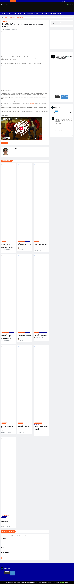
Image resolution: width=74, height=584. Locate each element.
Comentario (3, 538)
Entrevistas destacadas (31, 13)
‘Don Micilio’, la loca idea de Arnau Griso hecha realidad (14, 17)
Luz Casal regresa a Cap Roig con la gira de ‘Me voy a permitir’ (24, 335)
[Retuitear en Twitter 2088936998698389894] (57, 131)
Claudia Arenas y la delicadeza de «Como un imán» (7, 426)
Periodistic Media (58, 117)
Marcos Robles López (6, 29)
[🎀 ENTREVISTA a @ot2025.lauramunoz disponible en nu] (69, 67)
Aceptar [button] (66, 582)
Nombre (3, 547)
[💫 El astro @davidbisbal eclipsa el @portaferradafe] (61, 67)
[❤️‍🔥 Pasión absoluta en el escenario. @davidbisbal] (54, 67)
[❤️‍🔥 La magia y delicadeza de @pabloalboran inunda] (69, 83)
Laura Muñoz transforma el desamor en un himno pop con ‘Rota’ (41, 244)
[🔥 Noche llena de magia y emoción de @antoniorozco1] (61, 85)
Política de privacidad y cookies (51, 13)
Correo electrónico (5, 552)
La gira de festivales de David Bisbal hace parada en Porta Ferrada (24, 244)
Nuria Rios (36, 250)
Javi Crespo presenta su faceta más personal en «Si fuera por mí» (7, 520)
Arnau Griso (5, 143)
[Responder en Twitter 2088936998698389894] (55, 131)
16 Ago (68, 117)
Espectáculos (18, 13)
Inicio (3, 13)
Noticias (9, 13)
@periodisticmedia (56, 23)
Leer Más (62, 582)
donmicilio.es (32, 103)
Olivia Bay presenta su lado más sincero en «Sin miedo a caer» (24, 426)
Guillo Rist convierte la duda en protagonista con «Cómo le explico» (41, 428)
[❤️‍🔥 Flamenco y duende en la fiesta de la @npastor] (54, 82)
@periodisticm (64, 117)
